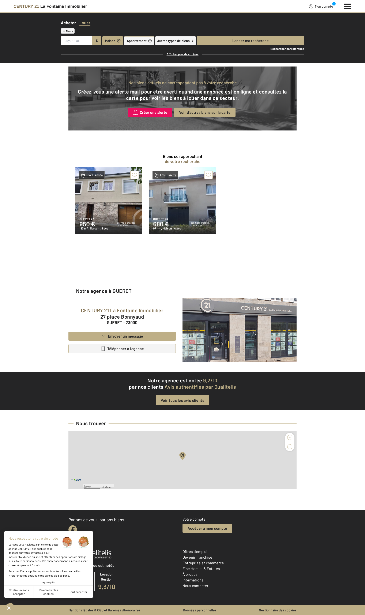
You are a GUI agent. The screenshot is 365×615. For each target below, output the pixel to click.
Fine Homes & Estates (201, 568)
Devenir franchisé (197, 557)
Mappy (108, 487)
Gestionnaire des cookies (278, 610)
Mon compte (324, 6)
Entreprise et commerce (203, 563)
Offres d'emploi (194, 551)
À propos (189, 574)
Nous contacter (195, 585)
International (193, 580)
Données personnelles (200, 610)
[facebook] (72, 529)
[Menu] (347, 6)
